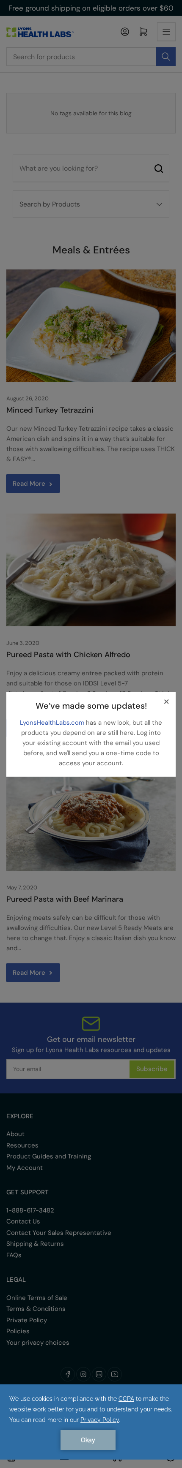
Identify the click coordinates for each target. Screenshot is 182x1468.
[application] (91, 1422)
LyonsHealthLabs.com (53, 722)
